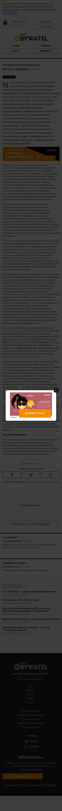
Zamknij (13, 417)
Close (56, 390)
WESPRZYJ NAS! (35, 413)
